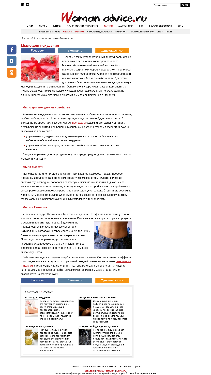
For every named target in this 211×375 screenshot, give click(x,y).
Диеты (160, 32)
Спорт (169, 32)
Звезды (43, 26)
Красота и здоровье (160, 26)
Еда (141, 26)
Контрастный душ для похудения (98, 326)
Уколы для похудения (37, 297)
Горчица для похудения (39, 326)
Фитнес (108, 26)
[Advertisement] (162, 64)
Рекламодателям (105, 371)
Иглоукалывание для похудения (97, 297)
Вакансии (90, 371)
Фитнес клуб (121, 32)
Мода (30, 26)
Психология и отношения (82, 26)
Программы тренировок (142, 32)
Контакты (121, 371)
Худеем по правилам (73, 32)
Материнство (126, 26)
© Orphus (135, 366)
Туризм (57, 26)
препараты (79, 122)
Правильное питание (49, 32)
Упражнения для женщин (99, 32)
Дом (180, 26)
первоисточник (148, 373)
